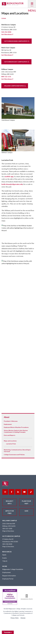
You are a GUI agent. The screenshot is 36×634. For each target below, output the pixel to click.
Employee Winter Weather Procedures (16, 427)
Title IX (4, 561)
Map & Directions (8, 531)
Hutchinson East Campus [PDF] (15, 62)
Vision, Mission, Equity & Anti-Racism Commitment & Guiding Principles (16, 431)
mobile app (9, 176)
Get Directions (6, 34)
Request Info (9, 502)
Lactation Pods (11, 444)
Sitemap (23, 618)
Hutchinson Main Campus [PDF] (15, 41)
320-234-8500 (6, 32)
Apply (4, 555)
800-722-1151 (6, 76)
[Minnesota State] (26, 596)
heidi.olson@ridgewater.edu (12, 184)
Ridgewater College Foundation (12, 569)
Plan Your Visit (26, 502)
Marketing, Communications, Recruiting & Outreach (17, 450)
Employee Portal (7, 579)
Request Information (9, 575)
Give (26, 511)
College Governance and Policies (14, 454)
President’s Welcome (10, 421)
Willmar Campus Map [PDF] (14, 86)
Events (4, 558)
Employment (8, 424)
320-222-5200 (7, 528)
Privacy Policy (15, 618)
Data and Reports (9, 435)
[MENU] (32, 4)
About (6, 417)
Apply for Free (9, 512)
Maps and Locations (10, 441)
